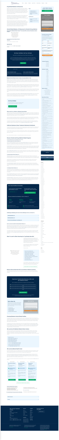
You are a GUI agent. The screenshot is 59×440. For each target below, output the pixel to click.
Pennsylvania (42, 233)
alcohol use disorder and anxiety (32, 174)
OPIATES (47, 75)
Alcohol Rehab (47, 62)
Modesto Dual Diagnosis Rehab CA (12, 341)
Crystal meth (8, 84)
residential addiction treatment (12, 150)
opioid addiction (23, 90)
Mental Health (47, 66)
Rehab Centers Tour (12, 191)
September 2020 (43, 218)
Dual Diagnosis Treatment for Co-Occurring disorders (31, 256)
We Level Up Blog (25, 415)
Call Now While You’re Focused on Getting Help (30, 266)
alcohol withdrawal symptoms (24, 142)
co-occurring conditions (23, 174)
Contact (24, 413)
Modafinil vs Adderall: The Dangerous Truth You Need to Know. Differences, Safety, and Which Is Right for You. (47, 147)
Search (47, 157)
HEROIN (47, 73)
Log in (42, 249)
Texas (41, 239)
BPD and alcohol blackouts (19, 175)
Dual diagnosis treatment (10, 177)
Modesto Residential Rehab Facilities (12, 340)
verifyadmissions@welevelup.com (14, 418)
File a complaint (26, 427)
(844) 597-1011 (9, 44)
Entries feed (42, 250)
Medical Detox (47, 65)
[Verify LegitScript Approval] (39, 415)
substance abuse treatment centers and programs (26, 93)
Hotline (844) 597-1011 (23, 292)
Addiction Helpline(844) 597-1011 (30, 192)
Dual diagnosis (47, 64)
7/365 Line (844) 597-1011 (12, 106)
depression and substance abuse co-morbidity (27, 122)
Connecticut (42, 226)
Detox (41, 227)
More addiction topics (47, 159)
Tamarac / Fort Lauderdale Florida (47, 90)
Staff (41, 238)
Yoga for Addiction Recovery (28, 257)
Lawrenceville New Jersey (47, 92)
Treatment (42, 241)
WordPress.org (42, 252)
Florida (42, 229)
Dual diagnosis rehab (22, 114)
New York (42, 232)
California (42, 224)
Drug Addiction (42, 228)
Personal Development (43, 234)
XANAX (47, 84)
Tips (41, 240)
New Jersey (42, 231)
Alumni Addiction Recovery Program (16, 342)
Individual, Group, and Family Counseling (30, 255)
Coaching (42, 225)
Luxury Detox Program (27, 258)
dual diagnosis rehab (11, 173)
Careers (24, 414)
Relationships (42, 237)
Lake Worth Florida (47, 89)
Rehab (42, 235)
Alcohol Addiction (43, 223)
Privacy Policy (45, 429)
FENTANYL (47, 85)
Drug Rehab (47, 63)
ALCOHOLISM (47, 70)
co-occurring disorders (16, 169)
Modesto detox (35, 358)
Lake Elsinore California (47, 93)
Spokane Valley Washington (47, 94)
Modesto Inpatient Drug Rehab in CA (12, 339)
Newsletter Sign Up (41, 411)
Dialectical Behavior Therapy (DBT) (29, 254)
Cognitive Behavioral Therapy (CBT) (29, 253)
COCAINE (47, 72)
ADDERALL (48, 71)
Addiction (42, 222)
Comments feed (42, 251)
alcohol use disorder (12, 142)
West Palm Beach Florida (47, 91)
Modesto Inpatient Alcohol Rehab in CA (13, 338)
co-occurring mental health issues (20, 112)
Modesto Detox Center (11, 337)
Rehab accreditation (24, 227)
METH (47, 74)
